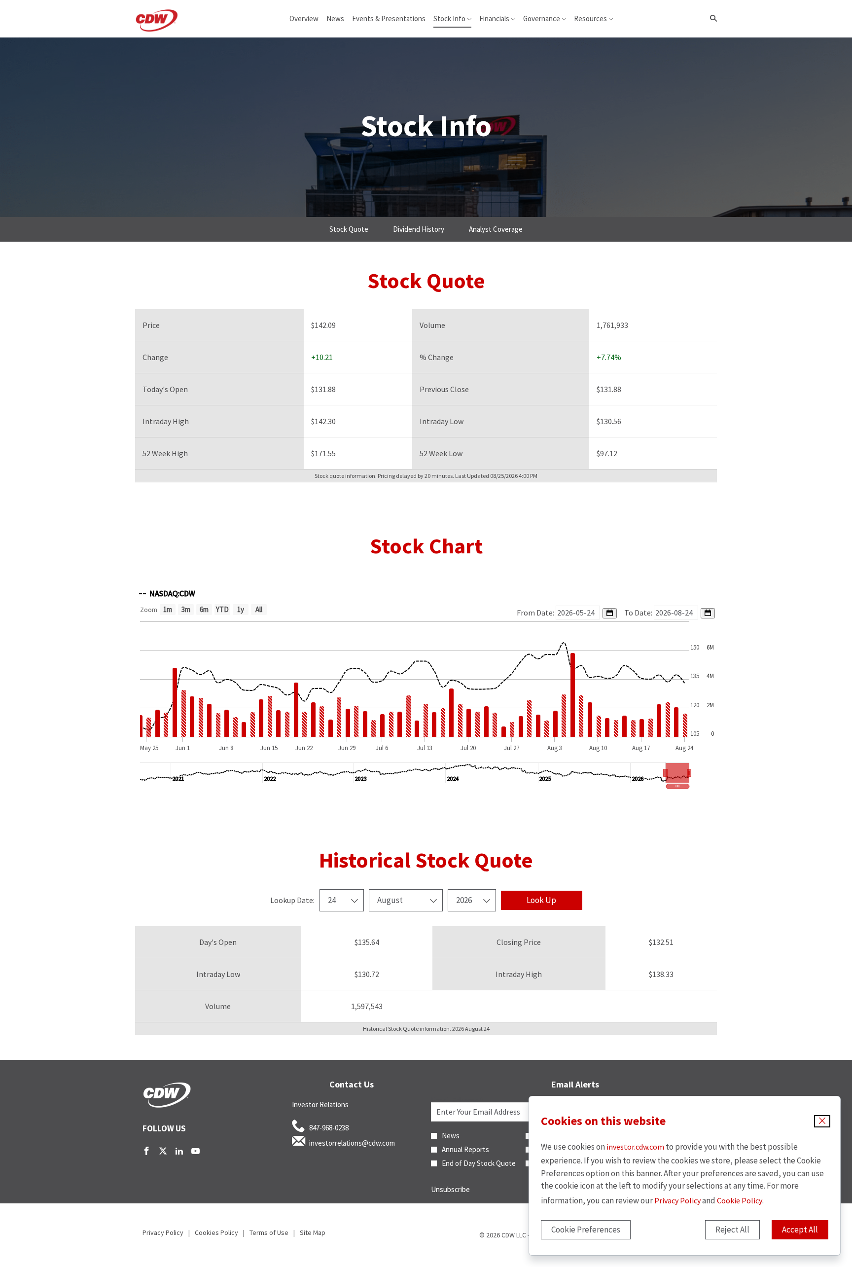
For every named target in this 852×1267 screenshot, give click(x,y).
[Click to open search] (711, 18)
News (451, 1135)
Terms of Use (268, 1232)
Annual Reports (465, 1149)
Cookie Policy (739, 1200)
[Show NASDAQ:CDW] (167, 593)
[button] (677, 773)
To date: (639, 612)
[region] (426, 685)
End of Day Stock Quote (479, 1163)
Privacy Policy (677, 1200)
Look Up (541, 900)
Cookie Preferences (585, 1229)
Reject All (732, 1229)
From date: (536, 612)
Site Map (312, 1232)
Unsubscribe (450, 1189)
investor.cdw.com (635, 1147)
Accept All (800, 1229)
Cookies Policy (216, 1232)
